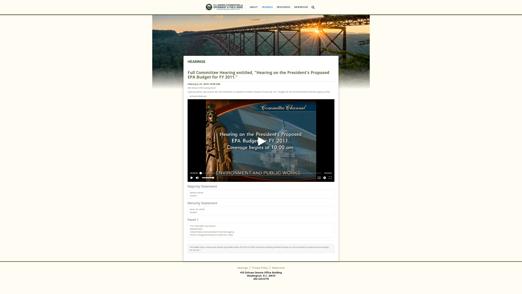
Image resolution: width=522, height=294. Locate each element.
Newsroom (278, 267)
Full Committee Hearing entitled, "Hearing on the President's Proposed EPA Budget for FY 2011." (258, 75)
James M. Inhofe (197, 209)
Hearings (196, 62)
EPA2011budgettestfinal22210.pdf (206, 234)
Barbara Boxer (196, 192)
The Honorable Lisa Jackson (203, 225)
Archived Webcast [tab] (198, 96)
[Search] (313, 7)
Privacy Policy (260, 267)
